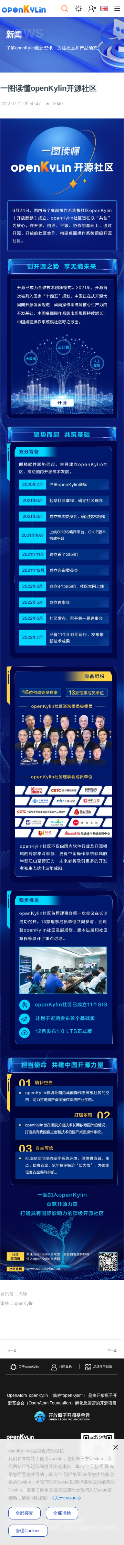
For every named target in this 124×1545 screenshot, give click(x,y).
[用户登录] (92, 8)
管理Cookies (28, 1530)
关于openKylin (29, 1367)
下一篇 (112, 1351)
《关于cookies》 (66, 1498)
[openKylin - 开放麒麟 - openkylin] (24, 8)
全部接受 (24, 1513)
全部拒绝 (62, 1513)
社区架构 (65, 1367)
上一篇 (12, 1351)
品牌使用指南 (102, 1367)
